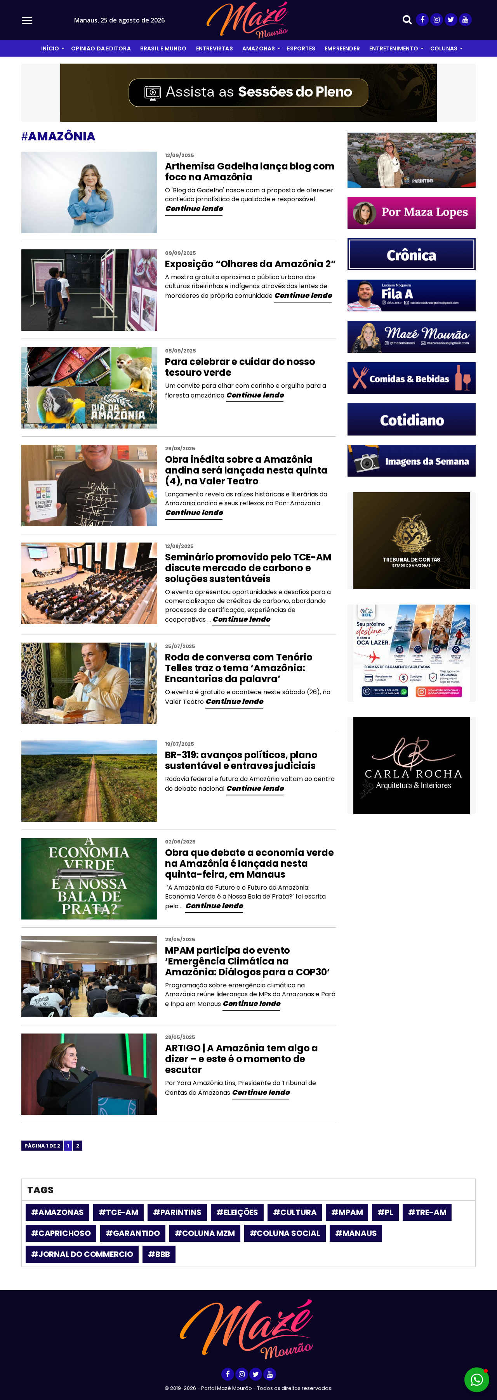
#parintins (177, 1212)
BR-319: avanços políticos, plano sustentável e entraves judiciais (241, 760)
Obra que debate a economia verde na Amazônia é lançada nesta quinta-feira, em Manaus (249, 863)
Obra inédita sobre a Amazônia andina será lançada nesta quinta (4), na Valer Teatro (246, 470)
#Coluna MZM (205, 1233)
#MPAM (347, 1212)
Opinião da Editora (101, 48)
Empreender (342, 48)
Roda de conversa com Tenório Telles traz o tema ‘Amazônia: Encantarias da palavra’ (238, 668)
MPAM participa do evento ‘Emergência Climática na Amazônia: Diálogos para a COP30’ (247, 961)
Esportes (301, 48)
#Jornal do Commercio (82, 1254)
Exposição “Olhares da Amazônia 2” (250, 264)
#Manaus (356, 1233)
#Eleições (237, 1212)
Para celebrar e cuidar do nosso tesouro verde (240, 367)
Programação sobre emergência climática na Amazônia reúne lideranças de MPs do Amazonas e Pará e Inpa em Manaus (250, 994)
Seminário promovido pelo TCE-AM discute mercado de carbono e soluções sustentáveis (248, 568)
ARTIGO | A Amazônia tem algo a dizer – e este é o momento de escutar (241, 1059)
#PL (385, 1212)
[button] (476, 1379)
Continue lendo (193, 208)
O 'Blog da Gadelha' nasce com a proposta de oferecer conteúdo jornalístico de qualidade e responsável (249, 195)
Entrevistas (214, 48)
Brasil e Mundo (163, 48)
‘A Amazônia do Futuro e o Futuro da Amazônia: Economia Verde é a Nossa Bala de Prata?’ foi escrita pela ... (245, 897)
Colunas (443, 48)
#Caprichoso (61, 1233)
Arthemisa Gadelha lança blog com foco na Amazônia (250, 171)
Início (50, 48)
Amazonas (258, 48)
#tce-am (118, 1212)
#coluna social (285, 1233)
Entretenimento (393, 48)
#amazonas (57, 1212)
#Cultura (294, 1212)
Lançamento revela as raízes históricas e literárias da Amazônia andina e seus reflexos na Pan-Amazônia (246, 499)
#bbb (159, 1254)
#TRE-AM (427, 1212)
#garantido (133, 1233)
